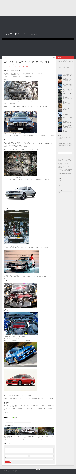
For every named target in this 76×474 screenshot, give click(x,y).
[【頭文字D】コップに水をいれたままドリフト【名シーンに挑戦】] (29, 431)
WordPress (10, 471)
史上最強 (67, 170)
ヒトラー (59, 166)
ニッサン (59, 164)
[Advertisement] (38, 8)
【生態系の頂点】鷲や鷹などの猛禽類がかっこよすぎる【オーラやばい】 (67, 85)
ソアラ (18, 422)
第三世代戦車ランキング (67, 108)
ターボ (21, 422)
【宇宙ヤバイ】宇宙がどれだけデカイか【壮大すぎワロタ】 (67, 129)
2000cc (7, 422)
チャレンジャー (60, 163)
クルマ (11, 39)
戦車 (65, 172)
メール (31, 453)
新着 (4, 39)
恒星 (63, 172)
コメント (6, 446)
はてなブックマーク (20, 66)
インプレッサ (11, 422)
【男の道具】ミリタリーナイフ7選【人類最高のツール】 (67, 100)
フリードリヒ (7, 64)
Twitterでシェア (13, 66)
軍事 (15, 39)
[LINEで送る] (15, 417)
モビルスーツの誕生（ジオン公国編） (65, 145)
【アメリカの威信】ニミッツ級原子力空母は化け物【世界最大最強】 (67, 76)
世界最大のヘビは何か (66, 103)
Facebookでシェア (7, 66)
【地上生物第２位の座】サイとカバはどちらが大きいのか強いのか (67, 95)
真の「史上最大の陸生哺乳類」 (64, 148)
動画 (8, 39)
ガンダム (27, 39)
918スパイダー (64, 159)
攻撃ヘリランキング (66, 113)
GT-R (70, 159)
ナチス (70, 163)
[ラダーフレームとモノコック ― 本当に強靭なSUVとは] (12, 431)
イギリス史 (64, 160)
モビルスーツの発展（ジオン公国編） (65, 143)
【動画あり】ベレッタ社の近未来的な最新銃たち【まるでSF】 (67, 119)
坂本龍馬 (60, 172)
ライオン (67, 167)
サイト (6, 457)
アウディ (59, 160)
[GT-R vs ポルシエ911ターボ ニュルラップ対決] (46, 431)
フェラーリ (65, 166)
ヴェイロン (68, 169)
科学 (23, 39)
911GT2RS (60, 159)
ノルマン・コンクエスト (65, 164)
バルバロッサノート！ (15, 34)
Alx (15, 471)
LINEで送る (26, 66)
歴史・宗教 (19, 39)
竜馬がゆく (70, 172)
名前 (5, 453)
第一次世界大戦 (60, 173)
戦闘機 (67, 172)
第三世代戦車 (65, 173)
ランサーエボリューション (27, 422)
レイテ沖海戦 (65, 169)
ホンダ (68, 166)
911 (58, 159)
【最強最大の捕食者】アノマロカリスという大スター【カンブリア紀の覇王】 (67, 124)
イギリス (62, 160)
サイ (65, 162)
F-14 (66, 159)
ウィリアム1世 (68, 160)
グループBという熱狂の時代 (63, 140)
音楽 (31, 39)
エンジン (15, 422)
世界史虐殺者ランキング (67, 79)
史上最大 (62, 170)
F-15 (68, 159)
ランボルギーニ (61, 169)
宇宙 (62, 172)
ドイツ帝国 (65, 163)
